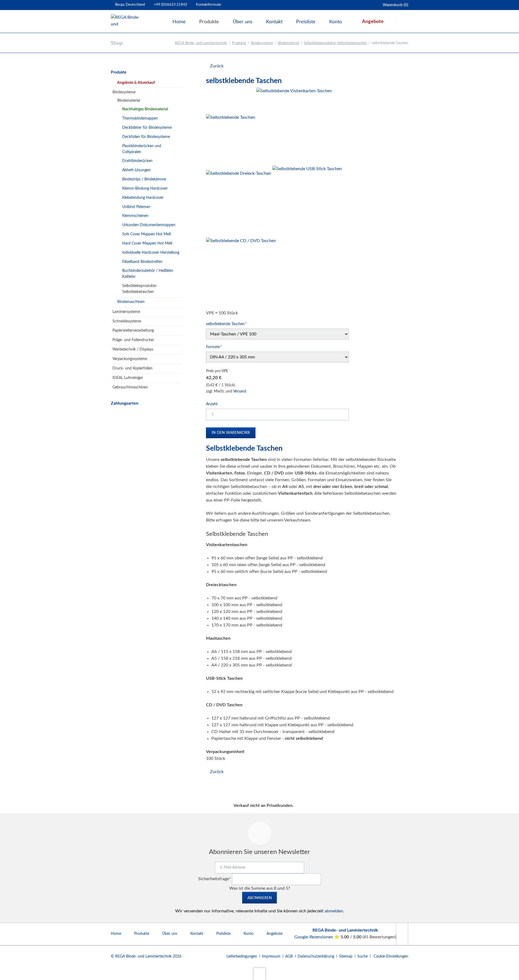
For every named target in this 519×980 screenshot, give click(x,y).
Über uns (169, 934)
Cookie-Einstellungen (391, 956)
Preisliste (223, 934)
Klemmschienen (135, 216)
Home (116, 934)
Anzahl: (212, 404)
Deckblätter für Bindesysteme (147, 128)
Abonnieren (259, 898)
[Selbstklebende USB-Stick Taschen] (307, 200)
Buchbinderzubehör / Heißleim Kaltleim (147, 274)
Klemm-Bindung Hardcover (145, 188)
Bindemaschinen (131, 302)
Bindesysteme (262, 43)
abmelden (334, 911)
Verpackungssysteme (129, 359)
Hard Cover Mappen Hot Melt (147, 243)
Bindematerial (288, 43)
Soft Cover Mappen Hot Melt (146, 234)
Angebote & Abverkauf (136, 83)
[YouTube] (402, 934)
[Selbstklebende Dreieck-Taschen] (238, 202)
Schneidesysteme (126, 321)
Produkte (239, 43)
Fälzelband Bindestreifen (142, 262)
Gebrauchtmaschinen (130, 387)
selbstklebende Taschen (226, 324)
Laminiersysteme (126, 312)
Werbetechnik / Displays (132, 349)
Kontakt (196, 934)
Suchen (402, 21)
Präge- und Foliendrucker (133, 340)
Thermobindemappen (140, 118)
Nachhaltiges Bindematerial (145, 109)
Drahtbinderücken (137, 161)
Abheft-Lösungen (136, 170)
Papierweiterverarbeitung (133, 330)
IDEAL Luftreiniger (127, 378)
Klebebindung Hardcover (143, 198)
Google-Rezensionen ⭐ (317, 937)
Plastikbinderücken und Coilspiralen (141, 149)
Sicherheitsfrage (214, 879)
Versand (239, 391)
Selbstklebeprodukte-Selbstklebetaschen (335, 43)
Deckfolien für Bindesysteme (146, 137)
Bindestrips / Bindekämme (144, 179)
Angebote (274, 934)
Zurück (217, 66)
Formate (214, 347)
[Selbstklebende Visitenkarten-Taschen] (294, 125)
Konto (249, 934)
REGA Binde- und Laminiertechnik (201, 43)
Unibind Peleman (136, 207)
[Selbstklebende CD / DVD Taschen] (241, 272)
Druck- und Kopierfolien (132, 368)
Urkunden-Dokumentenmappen (148, 225)
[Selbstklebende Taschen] (230, 138)
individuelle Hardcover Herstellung (150, 253)
